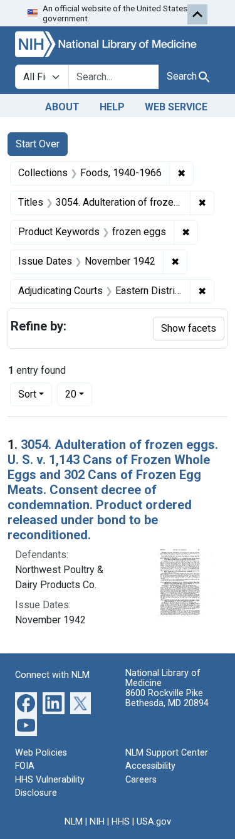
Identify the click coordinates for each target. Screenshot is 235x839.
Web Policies (41, 752)
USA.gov (154, 821)
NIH (97, 821)
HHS (121, 821)
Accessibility (150, 766)
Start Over (38, 144)
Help (112, 107)
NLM (74, 821)
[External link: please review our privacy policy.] (26, 702)
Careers (141, 779)
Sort (27, 394)
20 (78, 394)
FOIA (24, 766)
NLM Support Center (166, 752)
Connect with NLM (52, 675)
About (62, 107)
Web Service (176, 107)
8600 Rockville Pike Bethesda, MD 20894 (167, 698)
